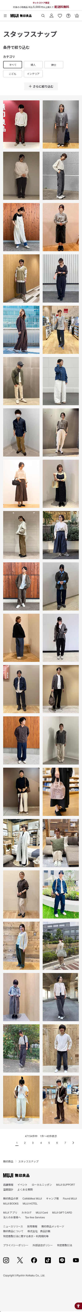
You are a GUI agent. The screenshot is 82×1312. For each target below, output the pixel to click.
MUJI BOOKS (11, 1203)
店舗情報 (8, 1184)
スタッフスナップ (28, 1161)
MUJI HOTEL (30, 1203)
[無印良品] (16, 1175)
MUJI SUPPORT (65, 1184)
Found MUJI (70, 1198)
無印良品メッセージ (52, 1226)
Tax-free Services (35, 1217)
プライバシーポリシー (15, 1245)
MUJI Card (42, 1212)
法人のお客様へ (12, 1217)
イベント (22, 1184)
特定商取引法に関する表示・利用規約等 (26, 1236)
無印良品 (8, 1161)
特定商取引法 (64, 1245)
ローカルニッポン (42, 1184)
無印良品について (13, 1231)
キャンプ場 (52, 1198)
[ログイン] (51, 14)
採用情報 (32, 1226)
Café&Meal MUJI (32, 1198)
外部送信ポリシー (43, 1245)
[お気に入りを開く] (60, 14)
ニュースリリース (13, 1226)
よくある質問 (25, 1189)
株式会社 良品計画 (39, 1231)
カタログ (26, 1212)
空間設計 (8, 1189)
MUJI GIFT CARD (62, 1212)
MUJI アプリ (10, 1212)
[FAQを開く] (68, 14)
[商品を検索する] (43, 14)
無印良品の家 (10, 1198)
